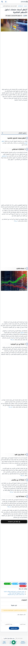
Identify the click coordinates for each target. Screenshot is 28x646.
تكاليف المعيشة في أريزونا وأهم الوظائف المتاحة (14, 592)
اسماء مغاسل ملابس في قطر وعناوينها (16, 594)
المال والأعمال (20, 6)
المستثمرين (4, 156)
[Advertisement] (18, 60)
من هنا (15, 221)
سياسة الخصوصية (23, 642)
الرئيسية (25, 6)
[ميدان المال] (24, 2)
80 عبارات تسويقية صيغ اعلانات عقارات (16, 593)
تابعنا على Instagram (14, 521)
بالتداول (22, 333)
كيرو (24, 15)
